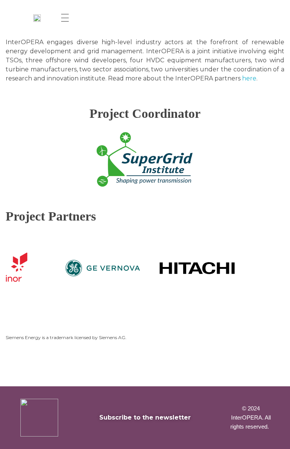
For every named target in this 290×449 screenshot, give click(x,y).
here (249, 78)
